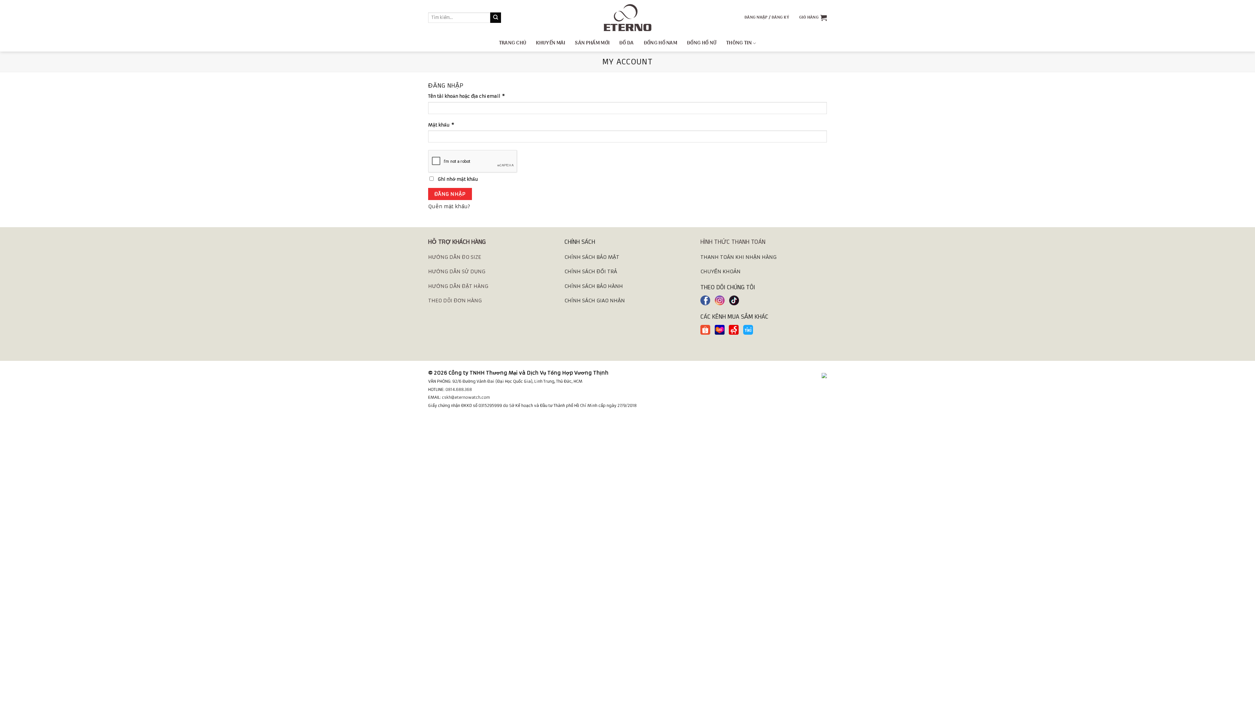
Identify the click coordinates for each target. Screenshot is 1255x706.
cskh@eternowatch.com (466, 397)
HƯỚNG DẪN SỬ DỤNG (456, 271)
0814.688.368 (458, 389)
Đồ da (626, 43)
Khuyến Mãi (550, 43)
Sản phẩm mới (592, 43)
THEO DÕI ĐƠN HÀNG (455, 300)
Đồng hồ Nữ (701, 43)
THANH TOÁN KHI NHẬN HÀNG (738, 257)
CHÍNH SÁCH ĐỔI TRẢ (590, 271)
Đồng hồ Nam (660, 43)
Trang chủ (513, 43)
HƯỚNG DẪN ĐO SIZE (454, 257)
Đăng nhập (450, 194)
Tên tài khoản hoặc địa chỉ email (466, 96)
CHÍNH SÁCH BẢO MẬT (591, 257)
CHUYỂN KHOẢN (720, 271)
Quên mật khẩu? (449, 206)
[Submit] (495, 17)
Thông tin (739, 43)
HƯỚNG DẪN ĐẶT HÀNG (458, 286)
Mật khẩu (441, 125)
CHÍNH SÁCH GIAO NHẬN (594, 300)
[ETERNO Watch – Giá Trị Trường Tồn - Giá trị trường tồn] (627, 17)
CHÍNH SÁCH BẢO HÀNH (593, 286)
